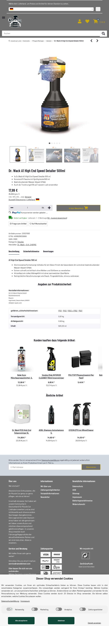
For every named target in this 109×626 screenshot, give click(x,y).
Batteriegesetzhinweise (82, 501)
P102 (65, 311)
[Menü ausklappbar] (3, 16)
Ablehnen (61, 621)
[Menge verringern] (12, 208)
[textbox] (51, 9)
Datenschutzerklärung (50, 460)
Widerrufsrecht (78, 504)
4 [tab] (57, 143)
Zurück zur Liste (16, 41)
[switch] (10, 609)
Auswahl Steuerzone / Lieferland (22, 199)
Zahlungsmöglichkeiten (50, 490)
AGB (74, 490)
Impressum (77, 497)
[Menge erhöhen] (49, 208)
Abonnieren (91, 467)
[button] (79, 21)
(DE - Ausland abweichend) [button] (57, 218)
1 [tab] (49, 143)
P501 (80, 311)
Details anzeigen (94, 623)
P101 (60, 311)
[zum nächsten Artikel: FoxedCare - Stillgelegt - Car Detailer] (97, 41)
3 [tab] (54, 143)
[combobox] (51, 9)
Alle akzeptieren (21, 621)
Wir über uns (46, 486)
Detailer (21, 242)
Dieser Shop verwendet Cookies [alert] (54, 578)
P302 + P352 (72, 311)
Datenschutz (77, 486)
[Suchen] (103, 34)
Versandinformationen (50, 493)
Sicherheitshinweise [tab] (31, 251)
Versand (28, 197)
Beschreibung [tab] (14, 251)
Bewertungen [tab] (48, 251)
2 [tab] (52, 143)
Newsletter (45, 497)
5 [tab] (59, 143)
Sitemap (75, 493)
